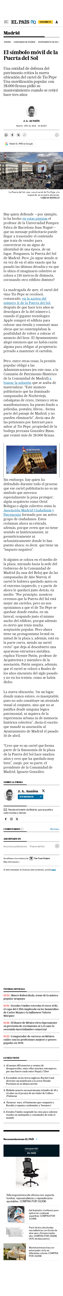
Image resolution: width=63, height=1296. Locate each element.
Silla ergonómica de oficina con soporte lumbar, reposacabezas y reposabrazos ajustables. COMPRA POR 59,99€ (30, 1198)
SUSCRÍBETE (45, 22)
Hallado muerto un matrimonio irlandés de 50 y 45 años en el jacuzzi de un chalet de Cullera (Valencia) (32, 1093)
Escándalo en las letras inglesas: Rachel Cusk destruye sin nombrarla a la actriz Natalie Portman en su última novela (30, 1080)
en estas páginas (35, 218)
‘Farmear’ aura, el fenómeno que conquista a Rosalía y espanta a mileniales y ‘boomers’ (30, 1104)
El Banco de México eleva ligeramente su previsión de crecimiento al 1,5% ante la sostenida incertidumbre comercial (30, 1026)
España (7, 42)
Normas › (54, 829)
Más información (11, 862)
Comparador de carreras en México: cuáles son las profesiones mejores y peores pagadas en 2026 (30, 1040)
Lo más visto (11, 1058)
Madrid (12, 33)
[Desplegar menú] (6, 22)
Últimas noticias (14, 989)
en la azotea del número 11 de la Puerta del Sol (27, 300)
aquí (53, 869)
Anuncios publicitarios (15, 846)
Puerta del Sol (37, 846)
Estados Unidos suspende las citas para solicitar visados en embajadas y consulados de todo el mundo (32, 1114)
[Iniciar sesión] (56, 22)
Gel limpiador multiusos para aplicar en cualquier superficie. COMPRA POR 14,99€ (43, 1214)
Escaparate (31, 1151)
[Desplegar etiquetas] (57, 846)
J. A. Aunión (31, 121)
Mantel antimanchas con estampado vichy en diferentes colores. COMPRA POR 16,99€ (43, 1251)
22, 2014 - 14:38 (35, 126)
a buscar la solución (27, 380)
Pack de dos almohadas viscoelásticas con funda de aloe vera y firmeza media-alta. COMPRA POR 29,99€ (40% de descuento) (43, 1233)
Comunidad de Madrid (24, 42)
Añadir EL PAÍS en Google (21, 144)
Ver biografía (26, 797)
